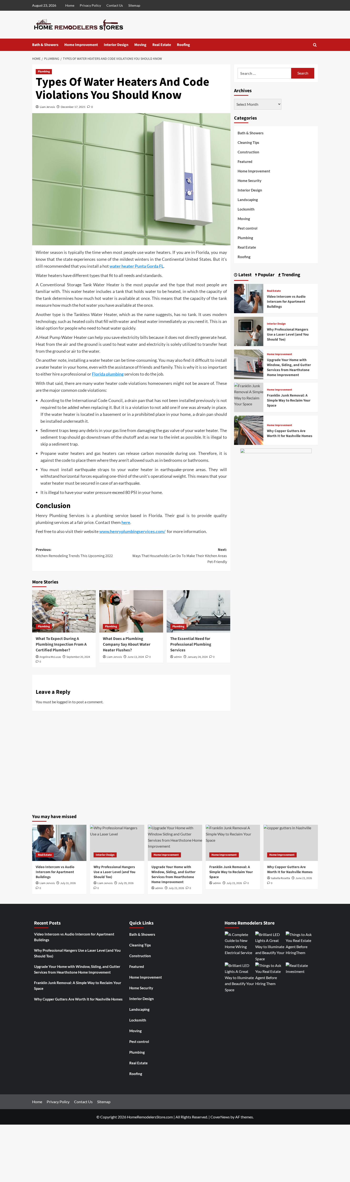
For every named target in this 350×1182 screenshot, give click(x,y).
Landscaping (248, 199)
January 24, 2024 (197, 657)
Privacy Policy (90, 5)
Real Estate (161, 44)
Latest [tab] (244, 275)
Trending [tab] (290, 275)
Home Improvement (81, 44)
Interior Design (116, 44)
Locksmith (246, 209)
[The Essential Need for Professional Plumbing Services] (198, 611)
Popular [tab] (266, 275)
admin (178, 657)
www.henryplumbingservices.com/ (132, 531)
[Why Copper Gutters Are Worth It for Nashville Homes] (248, 430)
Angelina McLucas (50, 657)
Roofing (183, 44)
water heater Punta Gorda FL (137, 266)
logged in (64, 701)
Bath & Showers (45, 44)
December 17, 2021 (73, 107)
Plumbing (44, 72)
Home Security (249, 180)
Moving (140, 44)
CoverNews (220, 1117)
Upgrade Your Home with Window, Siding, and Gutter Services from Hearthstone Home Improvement (289, 367)
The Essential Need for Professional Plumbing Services (190, 644)
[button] (315, 45)
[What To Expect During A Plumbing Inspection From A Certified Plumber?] (64, 611)
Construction (248, 152)
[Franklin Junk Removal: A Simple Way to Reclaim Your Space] (248, 394)
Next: (179, 555)
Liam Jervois (47, 107)
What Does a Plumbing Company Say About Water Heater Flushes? (126, 644)
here (125, 522)
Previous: (74, 552)
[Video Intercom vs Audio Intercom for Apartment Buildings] (248, 298)
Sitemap (134, 5)
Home (69, 5)
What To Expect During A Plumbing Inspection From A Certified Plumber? (61, 644)
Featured (245, 161)
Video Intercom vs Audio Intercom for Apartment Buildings (286, 301)
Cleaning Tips (248, 142)
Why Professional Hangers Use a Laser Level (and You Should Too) (288, 334)
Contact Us (114, 5)
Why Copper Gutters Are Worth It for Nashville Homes (289, 433)
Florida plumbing (108, 374)
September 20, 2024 (78, 657)
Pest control (247, 228)
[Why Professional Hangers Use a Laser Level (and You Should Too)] (248, 331)
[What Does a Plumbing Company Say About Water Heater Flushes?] (131, 611)
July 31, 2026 (68, 883)
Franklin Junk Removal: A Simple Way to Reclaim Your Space (288, 400)
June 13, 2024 (135, 657)
